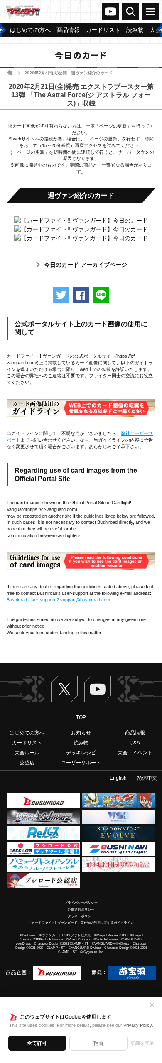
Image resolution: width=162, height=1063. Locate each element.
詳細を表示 (142, 1043)
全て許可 (37, 1043)
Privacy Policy (137, 1025)
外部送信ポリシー (81, 909)
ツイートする (61, 295)
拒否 (98, 1043)
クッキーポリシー (81, 916)
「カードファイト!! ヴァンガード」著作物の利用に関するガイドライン (81, 923)
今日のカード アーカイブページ (85, 264)
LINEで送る (101, 295)
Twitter (64, 689)
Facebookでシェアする (81, 295)
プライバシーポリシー (81, 903)
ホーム (10, 72)
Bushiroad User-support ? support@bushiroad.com (58, 599)
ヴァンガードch (110, 11)
